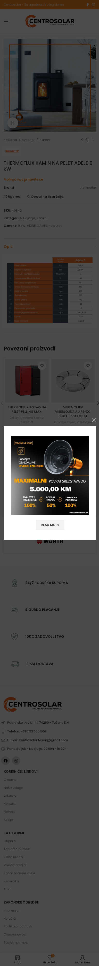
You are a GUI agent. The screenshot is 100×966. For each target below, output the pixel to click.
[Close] (94, 420)
